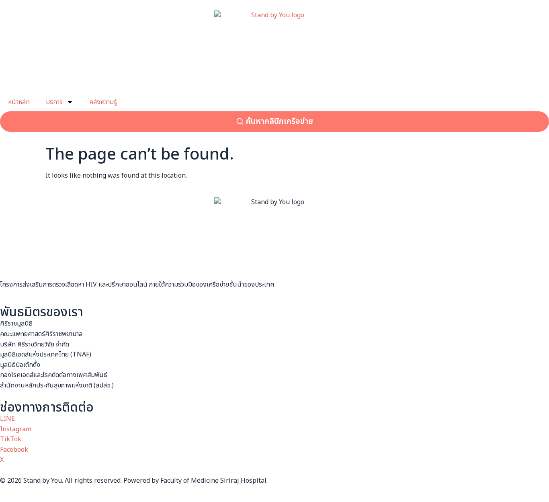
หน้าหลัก (19, 102)
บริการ (54, 102)
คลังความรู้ (103, 102)
